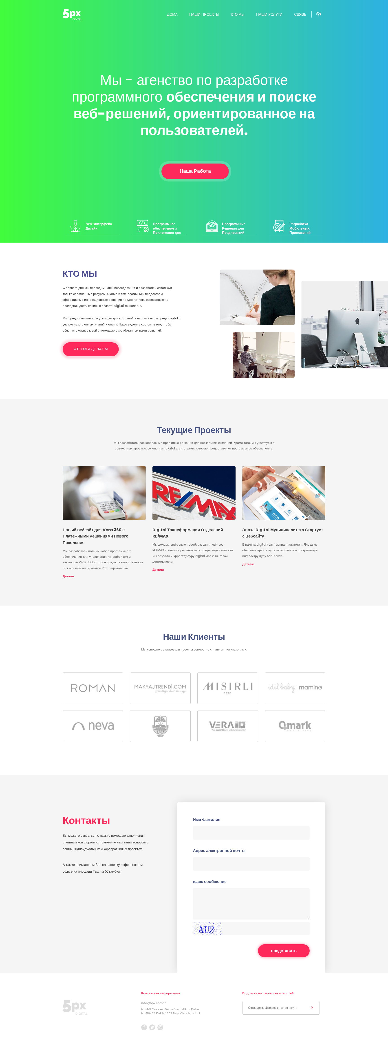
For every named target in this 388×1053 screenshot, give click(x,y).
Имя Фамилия (206, 820)
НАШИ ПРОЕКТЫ (204, 14)
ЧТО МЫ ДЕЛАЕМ (91, 349)
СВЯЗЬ (300, 14)
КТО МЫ (238, 14)
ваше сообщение (210, 882)
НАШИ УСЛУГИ (269, 14)
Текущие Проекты (194, 430)
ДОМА (172, 14)
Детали (68, 576)
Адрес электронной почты (219, 851)
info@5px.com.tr (153, 1003)
